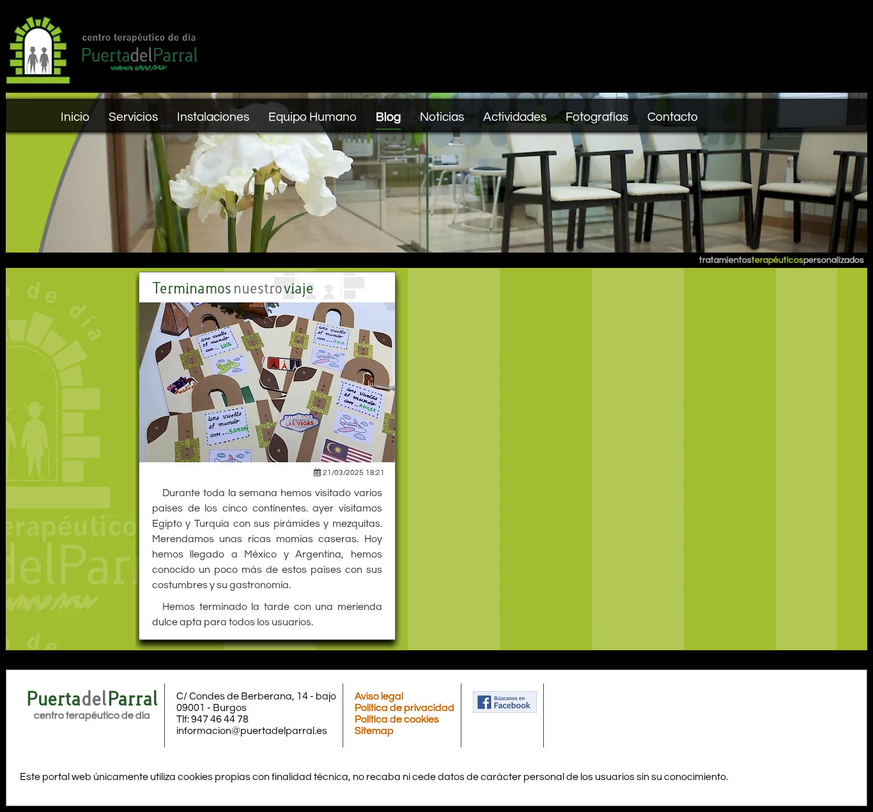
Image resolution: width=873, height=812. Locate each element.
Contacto (672, 117)
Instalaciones (213, 117)
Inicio (75, 117)
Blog (388, 117)
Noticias (442, 117)
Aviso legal (379, 696)
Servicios (133, 117)
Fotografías (597, 117)
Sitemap (374, 731)
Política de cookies (397, 719)
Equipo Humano (312, 117)
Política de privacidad (404, 708)
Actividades (514, 117)
